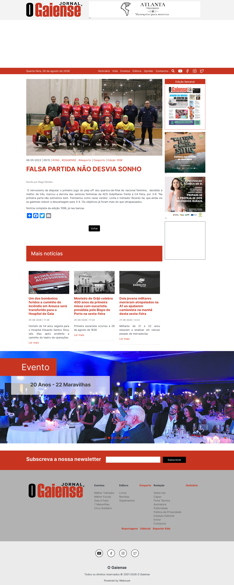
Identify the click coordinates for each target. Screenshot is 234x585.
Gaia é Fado (101, 500)
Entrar (157, 519)
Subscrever (174, 459)
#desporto (84, 160)
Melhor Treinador (104, 492)
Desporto (99, 160)
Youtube (181, 71)
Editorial (145, 528)
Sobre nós (160, 492)
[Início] (55, 10)
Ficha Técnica (162, 500)
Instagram (196, 71)
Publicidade (161, 508)
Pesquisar (174, 71)
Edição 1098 (114, 160)
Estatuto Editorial (164, 515)
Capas (157, 496)
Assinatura (160, 504)
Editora (137, 71)
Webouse (124, 580)
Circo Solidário (103, 508)
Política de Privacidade (167, 512)
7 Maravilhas (101, 504)
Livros (122, 492)
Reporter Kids (161, 528)
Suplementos (127, 500)
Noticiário (104, 71)
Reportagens (130, 528)
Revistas (124, 496)
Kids (115, 71)
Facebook (188, 71)
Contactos (162, 71)
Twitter (203, 71)
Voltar (94, 228)
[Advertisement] (117, 44)
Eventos (125, 71)
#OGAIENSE (69, 160)
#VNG (56, 160)
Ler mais (34, 342)
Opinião (148, 71)
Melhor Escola (102, 496)
